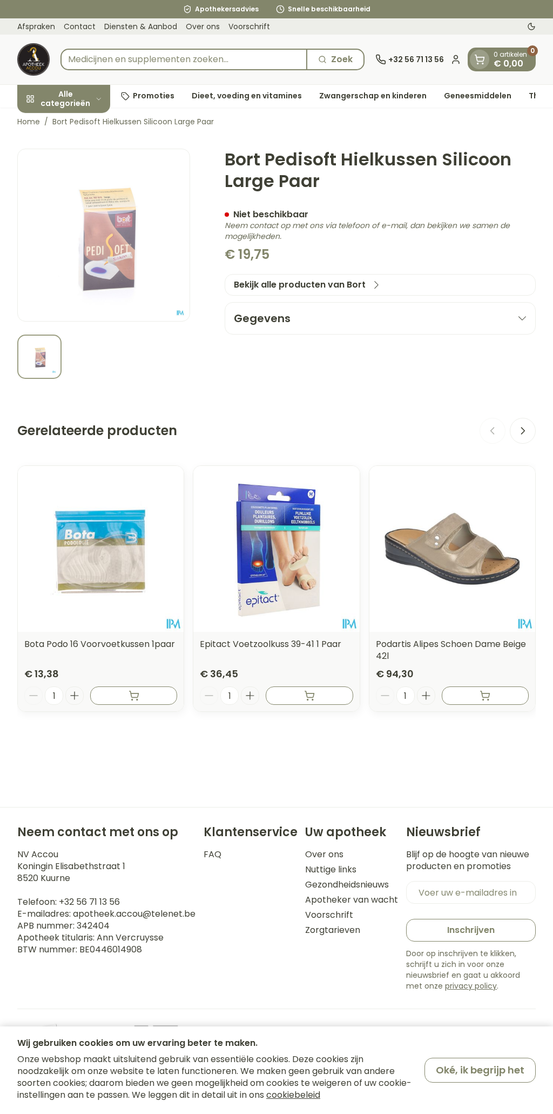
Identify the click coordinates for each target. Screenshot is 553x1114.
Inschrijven (471, 930)
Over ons (203, 26)
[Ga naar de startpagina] (33, 59)
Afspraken (36, 26)
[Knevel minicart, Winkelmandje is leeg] (479, 59)
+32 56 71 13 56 (89, 902)
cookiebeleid (293, 1095)
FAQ (212, 854)
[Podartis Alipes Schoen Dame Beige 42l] (452, 549)
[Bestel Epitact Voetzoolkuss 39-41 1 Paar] (309, 695)
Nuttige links (330, 870)
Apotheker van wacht (351, 900)
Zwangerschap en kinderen (373, 95)
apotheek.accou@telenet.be (134, 914)
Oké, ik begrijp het (480, 1070)
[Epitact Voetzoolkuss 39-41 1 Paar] (276, 549)
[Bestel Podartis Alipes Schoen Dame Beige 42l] (485, 695)
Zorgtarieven (332, 930)
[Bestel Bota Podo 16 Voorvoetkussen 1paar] (133, 695)
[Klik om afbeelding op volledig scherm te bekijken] (104, 235)
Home (28, 121)
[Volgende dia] (523, 431)
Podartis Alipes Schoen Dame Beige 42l (451, 650)
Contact (80, 26)
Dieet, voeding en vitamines (247, 95)
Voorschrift (249, 26)
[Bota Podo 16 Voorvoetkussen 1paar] (101, 549)
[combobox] (183, 59)
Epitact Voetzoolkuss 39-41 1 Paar (270, 644)
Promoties (153, 95)
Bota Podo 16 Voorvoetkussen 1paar (99, 644)
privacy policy (471, 985)
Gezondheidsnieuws (347, 885)
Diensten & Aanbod (140, 26)
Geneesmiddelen (477, 95)
